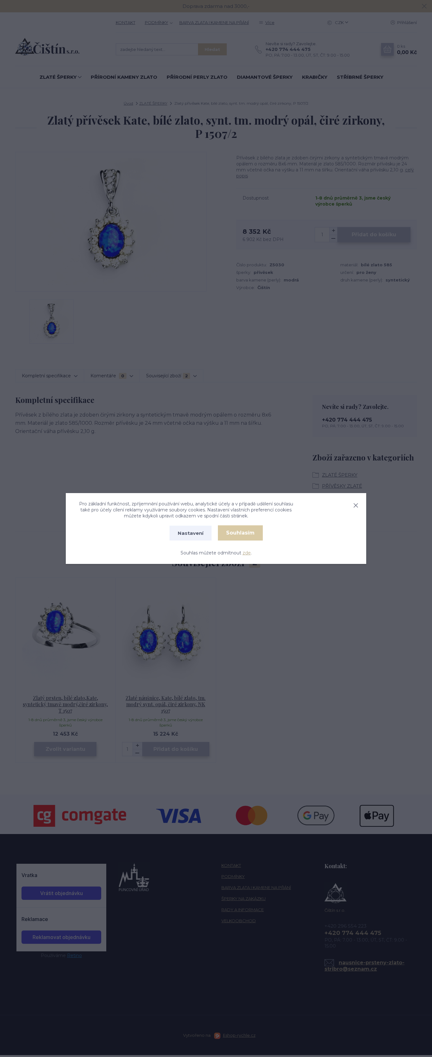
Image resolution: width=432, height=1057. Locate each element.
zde (247, 553)
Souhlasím (240, 533)
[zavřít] (356, 504)
